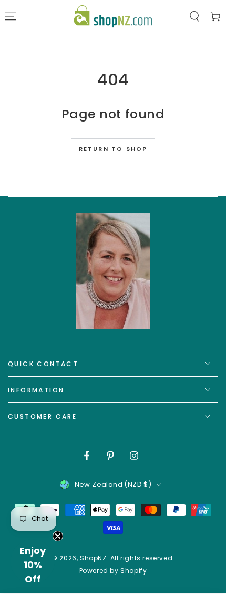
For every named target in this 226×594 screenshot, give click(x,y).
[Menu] (10, 16)
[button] (194, 16)
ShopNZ (93, 557)
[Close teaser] (58, 536)
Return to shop (113, 149)
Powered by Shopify (113, 571)
